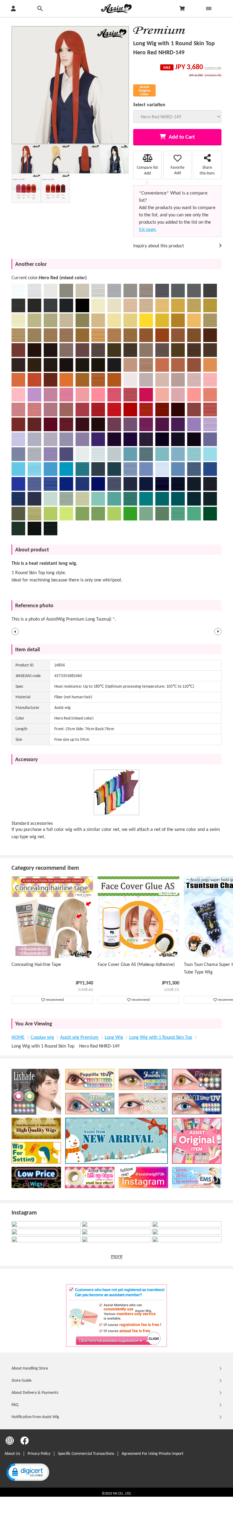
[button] (15, 631)
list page (147, 229)
